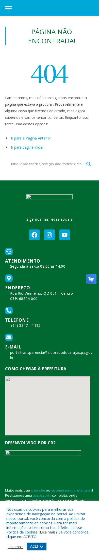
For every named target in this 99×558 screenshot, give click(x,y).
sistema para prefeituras (71, 490)
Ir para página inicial (27, 147)
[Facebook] (34, 234)
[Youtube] (64, 234)
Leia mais (48, 531)
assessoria (42, 495)
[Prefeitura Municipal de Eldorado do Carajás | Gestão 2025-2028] (49, 8)
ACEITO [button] (36, 546)
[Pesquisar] (91, 8)
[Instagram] (49, 234)
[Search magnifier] (88, 164)
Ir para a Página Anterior (31, 138)
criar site (38, 490)
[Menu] (8, 8)
